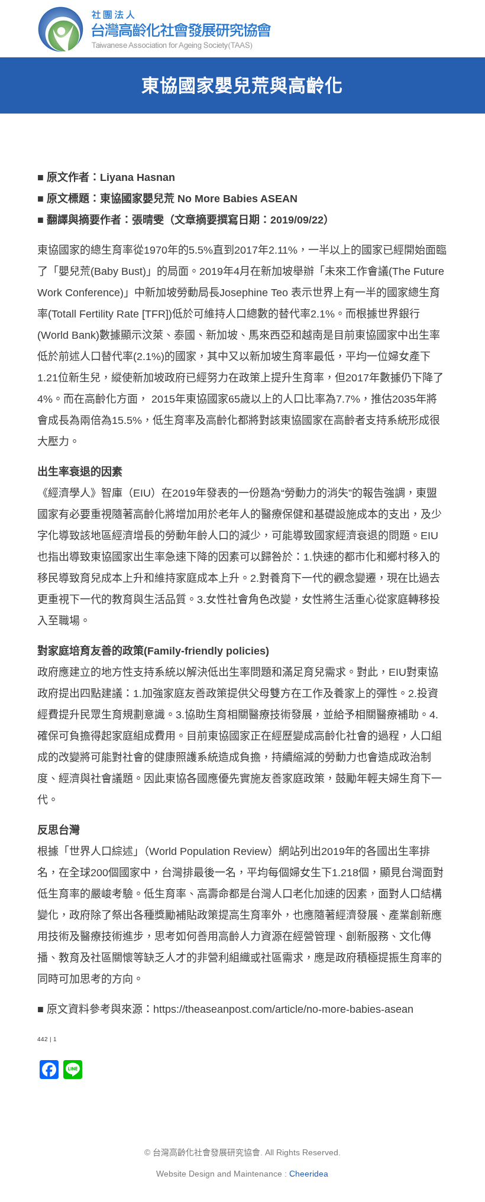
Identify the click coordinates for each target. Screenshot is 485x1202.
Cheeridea (308, 1173)
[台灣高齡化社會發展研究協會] (158, 28)
